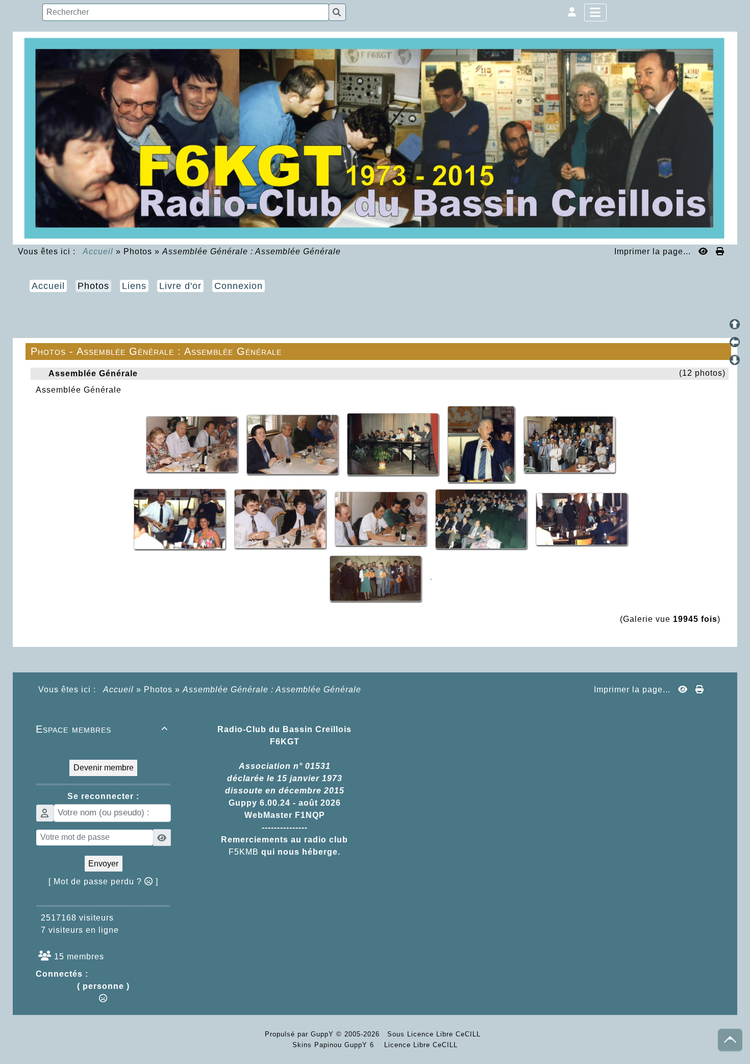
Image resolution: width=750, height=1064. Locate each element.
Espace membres (102, 729)
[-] (193, 443)
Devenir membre (103, 767)
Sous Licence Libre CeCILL (435, 1034)
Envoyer (103, 863)
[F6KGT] (375, 137)
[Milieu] (735, 342)
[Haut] (735, 324)
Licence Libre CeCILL (420, 1045)
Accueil (98, 251)
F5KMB (244, 852)
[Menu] (595, 12)
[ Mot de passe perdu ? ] (103, 881)
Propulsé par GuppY (300, 1034)
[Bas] (735, 360)
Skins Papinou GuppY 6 (335, 1045)
